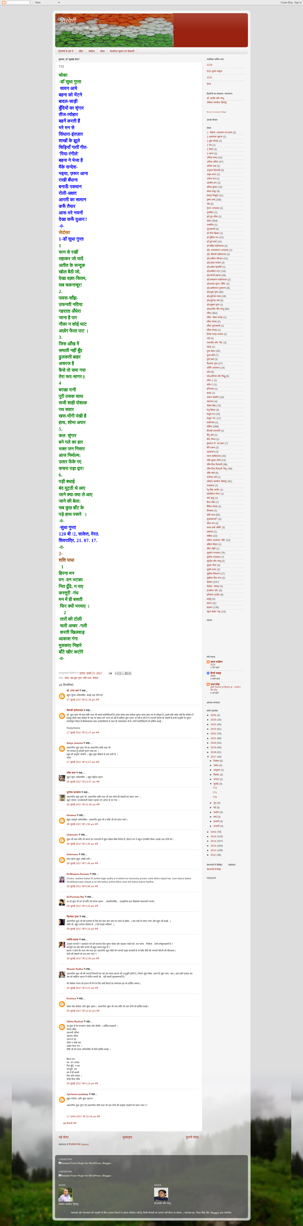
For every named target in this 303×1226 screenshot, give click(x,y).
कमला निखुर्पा (212, 195)
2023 (214, 729)
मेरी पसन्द (211, 447)
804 (209, 84)
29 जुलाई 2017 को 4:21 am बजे (82, 988)
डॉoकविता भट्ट (214, 271)
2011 (214, 855)
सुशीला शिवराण (213, 573)
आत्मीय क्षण (212, 183)
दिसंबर (216, 761)
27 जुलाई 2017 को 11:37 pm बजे (83, 732)
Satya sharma (75, 743)
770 (215, 797)
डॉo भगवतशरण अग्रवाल (217, 250)
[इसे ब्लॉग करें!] (120, 673)
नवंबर (216, 765)
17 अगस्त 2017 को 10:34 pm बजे (83, 1116)
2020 (214, 743)
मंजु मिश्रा (211, 410)
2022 (214, 733)
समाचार (210, 531)
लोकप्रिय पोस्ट (213, 493)
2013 (214, 845)
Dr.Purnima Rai (75, 897)
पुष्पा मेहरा (211, 351)
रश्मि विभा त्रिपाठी (214, 464)
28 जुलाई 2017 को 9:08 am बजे (82, 886)
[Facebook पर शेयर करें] (126, 673)
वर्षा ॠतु (210, 498)
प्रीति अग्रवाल (213, 367)
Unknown (72, 834)
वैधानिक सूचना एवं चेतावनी (122, 51)
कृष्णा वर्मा (211, 199)
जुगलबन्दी (211, 229)
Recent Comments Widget (216, 112)
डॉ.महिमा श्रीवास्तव (215, 246)
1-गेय (209, 145)
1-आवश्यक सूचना (214, 136)
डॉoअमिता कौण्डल (215, 258)
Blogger (215, 1212)
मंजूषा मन (211, 414)
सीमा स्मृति (211, 548)
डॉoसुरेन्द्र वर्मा (213, 300)
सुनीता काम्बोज (74, 792)
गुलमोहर (210, 212)
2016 (214, 832)
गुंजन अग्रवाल (213, 208)
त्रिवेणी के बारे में (65, 51)
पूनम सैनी (211, 355)
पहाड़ (209, 347)
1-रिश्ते (210, 149)
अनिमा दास (211, 166)
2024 (214, 724)
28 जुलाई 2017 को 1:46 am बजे (82, 863)
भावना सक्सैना (213, 397)
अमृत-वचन (211, 174)
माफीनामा (210, 422)
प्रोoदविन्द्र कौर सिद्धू (216, 376)
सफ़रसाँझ (215, 684)
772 (215, 788)
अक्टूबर (217, 770)
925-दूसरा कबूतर (214, 71)
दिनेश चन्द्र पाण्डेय (215, 334)
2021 (214, 738)
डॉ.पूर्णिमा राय (212, 237)
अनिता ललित (212, 161)
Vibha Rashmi (75, 1021)
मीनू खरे (210, 435)
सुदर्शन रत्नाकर (213, 552)
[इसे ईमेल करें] (116, 673)
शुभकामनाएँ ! (212, 519)
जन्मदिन (210, 224)
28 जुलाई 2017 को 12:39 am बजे (83, 804)
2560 (212, 676)
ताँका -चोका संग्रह (215, 317)
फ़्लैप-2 (210, 384)
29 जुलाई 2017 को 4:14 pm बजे (82, 1083)
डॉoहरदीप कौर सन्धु (215, 309)
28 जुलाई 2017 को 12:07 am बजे (83, 781)
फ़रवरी (216, 821)
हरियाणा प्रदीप (213, 594)
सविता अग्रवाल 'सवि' (216, 540)
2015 (214, 836)
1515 (212, 664)
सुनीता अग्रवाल (213, 557)
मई (215, 807)
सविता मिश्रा (212, 544)
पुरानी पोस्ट (192, 1137)
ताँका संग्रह (212, 321)
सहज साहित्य (216, 661)
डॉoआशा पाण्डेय (214, 262)
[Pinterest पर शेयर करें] (130, 673)
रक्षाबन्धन (211, 452)
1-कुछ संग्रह (212, 141)
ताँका (81, 51)
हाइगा (209, 603)
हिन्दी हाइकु (215, 673)
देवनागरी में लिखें (214, 869)
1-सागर (210, 153)
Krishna (71, 998)
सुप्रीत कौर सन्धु (214, 561)
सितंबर (216, 774)
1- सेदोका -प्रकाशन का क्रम (219, 132)
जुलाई (216, 784)
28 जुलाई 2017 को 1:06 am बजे (82, 824)
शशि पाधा (87, 678)
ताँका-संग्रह (212, 330)
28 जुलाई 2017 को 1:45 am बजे (82, 844)
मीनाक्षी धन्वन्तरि (213, 430)
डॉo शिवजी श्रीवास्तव (216, 254)
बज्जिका (210, 388)
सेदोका (92, 51)
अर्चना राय (211, 178)
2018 (214, 752)
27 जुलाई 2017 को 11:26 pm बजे (83, 699)
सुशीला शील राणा (214, 578)
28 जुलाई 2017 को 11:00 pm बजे (83, 958)
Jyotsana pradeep (77, 1094)
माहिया (209, 426)
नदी (208, 338)
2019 (214, 747)
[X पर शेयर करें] (123, 673)
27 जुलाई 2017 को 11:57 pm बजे (83, 762)
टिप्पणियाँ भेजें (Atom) (79, 1144)
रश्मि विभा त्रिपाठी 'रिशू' (217, 468)
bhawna (71, 815)
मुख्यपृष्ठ (127, 1137)
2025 (214, 719)
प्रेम (208, 372)
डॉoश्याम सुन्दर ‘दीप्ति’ (216, 283)
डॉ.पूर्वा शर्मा (212, 241)
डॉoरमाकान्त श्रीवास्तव (217, 279)
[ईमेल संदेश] (110, 673)
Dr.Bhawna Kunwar (78, 874)
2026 (214, 715)
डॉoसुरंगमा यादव (214, 296)
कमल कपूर (211, 191)
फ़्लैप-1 (210, 380)
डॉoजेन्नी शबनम (214, 275)
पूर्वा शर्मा (210, 359)
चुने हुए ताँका (212, 216)
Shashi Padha (75, 969)
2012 (214, 850)
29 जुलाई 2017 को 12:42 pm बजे (83, 1011)
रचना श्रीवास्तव (214, 456)
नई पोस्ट (64, 1137)
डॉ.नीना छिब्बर (213, 233)
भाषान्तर (210, 401)
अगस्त (216, 779)
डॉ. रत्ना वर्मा (73, 690)
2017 (214, 756)
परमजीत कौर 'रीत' (215, 342)
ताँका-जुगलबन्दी (213, 325)
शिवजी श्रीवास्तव (75, 710)
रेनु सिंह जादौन (213, 489)
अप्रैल (216, 812)
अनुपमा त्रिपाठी (213, 170)
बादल (209, 393)
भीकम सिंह (211, 405)
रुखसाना (210, 485)
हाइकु (209, 599)
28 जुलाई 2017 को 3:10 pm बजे (82, 906)
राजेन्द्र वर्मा (212, 477)
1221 (209, 77)
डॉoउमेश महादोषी (214, 267)
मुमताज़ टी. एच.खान (215, 443)
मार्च (215, 817)
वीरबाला (210, 510)
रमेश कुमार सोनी (214, 460)
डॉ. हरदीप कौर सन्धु (215, 98)
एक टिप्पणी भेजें (69, 1123)
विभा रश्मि (211, 502)
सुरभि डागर (211, 569)
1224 (209, 65)
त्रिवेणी (68, 20)
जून (215, 803)
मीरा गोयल (211, 439)
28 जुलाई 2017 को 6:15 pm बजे (82, 929)
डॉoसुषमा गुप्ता (213, 304)
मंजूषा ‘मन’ (211, 418)
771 (215, 792)
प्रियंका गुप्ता (73, 916)
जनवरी (216, 826)
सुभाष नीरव (211, 565)
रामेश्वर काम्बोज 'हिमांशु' (217, 102)
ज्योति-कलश (72, 939)
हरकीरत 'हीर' (212, 590)
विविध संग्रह (212, 506)
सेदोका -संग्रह (213, 586)
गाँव (208, 204)
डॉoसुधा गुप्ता (76, 678)
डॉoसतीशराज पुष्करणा (216, 288)
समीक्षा (209, 536)
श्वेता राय (211, 523)
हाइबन (209, 607)
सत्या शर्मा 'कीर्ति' (214, 527)
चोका (102, 51)
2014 (214, 841)
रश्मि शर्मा (71, 772)
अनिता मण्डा (212, 157)
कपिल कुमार (212, 187)
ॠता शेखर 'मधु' (214, 611)
